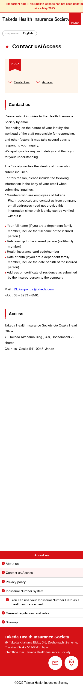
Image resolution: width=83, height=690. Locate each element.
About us (12, 564)
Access (47, 82)
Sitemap (12, 622)
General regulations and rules (27, 613)
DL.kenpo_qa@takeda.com (34, 289)
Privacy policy (16, 582)
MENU (75, 23)
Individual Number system (25, 591)
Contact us (22, 82)
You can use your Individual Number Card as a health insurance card (46, 602)
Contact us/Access (19, 573)
